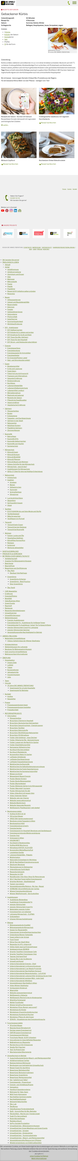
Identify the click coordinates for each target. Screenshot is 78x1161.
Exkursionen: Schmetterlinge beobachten (25, 932)
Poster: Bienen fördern (18, 779)
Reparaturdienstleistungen (15, 611)
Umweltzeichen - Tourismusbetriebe (23, 1136)
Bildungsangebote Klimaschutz (21, 927)
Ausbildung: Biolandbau (19, 900)
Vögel (9, 505)
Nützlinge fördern (14, 426)
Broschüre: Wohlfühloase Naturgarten (24, 733)
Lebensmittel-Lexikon (15, 390)
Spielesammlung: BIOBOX (19, 949)
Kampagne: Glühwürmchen (20, 747)
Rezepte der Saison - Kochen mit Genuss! (16, 117)
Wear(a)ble (14, 990)
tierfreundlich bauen (14, 503)
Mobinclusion (15, 857)
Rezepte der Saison (10, 10)
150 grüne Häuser (16, 816)
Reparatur (11, 294)
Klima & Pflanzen (13, 459)
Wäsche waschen (13, 516)
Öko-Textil (11, 588)
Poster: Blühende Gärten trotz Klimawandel (26, 786)
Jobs (34, 249)
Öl (5, 44)
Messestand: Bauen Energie (20, 776)
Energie (8, 346)
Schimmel (11, 545)
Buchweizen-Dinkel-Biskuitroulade (52, 160)
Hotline (10, 696)
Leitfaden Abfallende (18, 757)
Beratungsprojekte (14, 811)
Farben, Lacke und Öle (15, 536)
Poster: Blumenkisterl (18, 784)
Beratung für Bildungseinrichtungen (18, 649)
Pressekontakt (12, 710)
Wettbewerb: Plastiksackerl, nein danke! (25, 808)
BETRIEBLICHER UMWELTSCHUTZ (15, 556)
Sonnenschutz (12, 446)
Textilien (8, 509)
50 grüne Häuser (16, 1025)
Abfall (7, 267)
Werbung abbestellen (15, 548)
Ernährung (9, 594)
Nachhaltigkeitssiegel (18, 1099)
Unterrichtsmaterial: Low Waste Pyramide (25, 969)
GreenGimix (11, 577)
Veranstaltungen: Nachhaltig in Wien (23, 983)
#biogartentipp (13, 411)
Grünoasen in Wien (17, 838)
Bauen (7, 297)
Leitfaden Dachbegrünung (20, 759)
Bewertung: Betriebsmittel (20, 1070)
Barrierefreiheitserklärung (64, 247)
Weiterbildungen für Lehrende (16, 647)
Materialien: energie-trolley (20, 909)
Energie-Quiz (15, 836)
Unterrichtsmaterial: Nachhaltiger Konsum (25, 971)
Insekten (10, 480)
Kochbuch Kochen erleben (19, 750)
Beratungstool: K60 (17, 823)
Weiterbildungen (11, 618)
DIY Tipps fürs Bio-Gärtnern (17, 337)
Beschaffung (10, 566)
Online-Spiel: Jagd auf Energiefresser (23, 947)
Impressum (36, 247)
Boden (9, 413)
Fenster (10, 309)
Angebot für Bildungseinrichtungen (18, 561)
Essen (7, 364)
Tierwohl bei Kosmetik (15, 530)
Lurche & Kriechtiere (15, 498)
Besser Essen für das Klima (20, 1068)
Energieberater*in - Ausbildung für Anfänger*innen (26, 623)
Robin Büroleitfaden (17, 1119)
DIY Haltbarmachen (14, 330)
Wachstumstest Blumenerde (20, 1052)
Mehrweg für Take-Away (19, 1092)
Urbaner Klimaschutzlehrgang (21, 919)
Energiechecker (16, 828)
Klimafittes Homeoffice (16, 540)
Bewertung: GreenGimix (19, 1075)
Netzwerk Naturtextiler (18, 1102)
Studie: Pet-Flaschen (17, 1047)
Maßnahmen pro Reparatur (20, 1042)
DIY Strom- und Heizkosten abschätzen (22, 342)
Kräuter (7, 35)
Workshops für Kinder (18, 1010)
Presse (39, 249)
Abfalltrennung (13, 270)
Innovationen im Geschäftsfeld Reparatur (25, 1040)
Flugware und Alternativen (17, 376)
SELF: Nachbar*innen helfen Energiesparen (26, 879)
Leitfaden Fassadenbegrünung (21, 762)
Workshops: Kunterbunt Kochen (22, 1015)
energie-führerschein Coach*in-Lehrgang (22, 628)
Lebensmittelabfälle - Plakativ (21, 855)
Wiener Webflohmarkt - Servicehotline (24, 894)
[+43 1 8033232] (69, 4)
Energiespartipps (13, 348)
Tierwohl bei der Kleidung (16, 527)
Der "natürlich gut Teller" (19, 1080)
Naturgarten (12, 423)
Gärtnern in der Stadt (15, 421)
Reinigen (10, 543)
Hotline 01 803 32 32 (18, 814)
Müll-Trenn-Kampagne (18, 1094)
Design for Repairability (18, 930)
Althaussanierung (14, 300)
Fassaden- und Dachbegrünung (19, 418)
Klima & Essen (12, 452)
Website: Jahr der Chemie (19, 798)
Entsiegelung (12, 416)
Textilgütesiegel (13, 514)
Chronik (8, 683)
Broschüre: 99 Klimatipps (19, 735)
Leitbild (10, 665)
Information (11, 716)
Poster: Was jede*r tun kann (20, 788)
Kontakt (46, 249)
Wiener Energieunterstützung (21, 891)
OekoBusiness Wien (12, 601)
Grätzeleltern (15, 917)
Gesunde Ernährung (14, 378)
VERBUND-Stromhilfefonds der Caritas (24, 889)
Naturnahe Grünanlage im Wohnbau (23, 860)
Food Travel (14, 940)
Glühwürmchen (15, 487)
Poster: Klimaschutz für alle (20, 791)
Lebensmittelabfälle (15, 386)
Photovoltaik (12, 317)
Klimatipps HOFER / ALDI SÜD (21, 848)
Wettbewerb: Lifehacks (18, 995)
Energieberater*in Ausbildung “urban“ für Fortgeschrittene (29, 625)
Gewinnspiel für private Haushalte (22, 688)
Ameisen (13, 482)
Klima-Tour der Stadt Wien (19, 942)
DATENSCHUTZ (47, 247)
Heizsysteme (12, 314)
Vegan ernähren (13, 403)
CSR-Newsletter (11, 591)
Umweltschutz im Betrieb (16, 1056)
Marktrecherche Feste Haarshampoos (24, 769)
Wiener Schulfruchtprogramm (21, 1005)
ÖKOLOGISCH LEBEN (10, 262)
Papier (9, 284)
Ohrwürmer (14, 494)
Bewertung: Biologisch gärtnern (22, 1073)
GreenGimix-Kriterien (18, 579)
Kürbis (7, 32)
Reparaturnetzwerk (17, 872)
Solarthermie (12, 319)
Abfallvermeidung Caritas (19, 1061)
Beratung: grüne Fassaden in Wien (22, 821)
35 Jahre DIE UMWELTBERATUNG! (20, 686)
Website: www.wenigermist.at (21, 993)
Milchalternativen (14, 393)
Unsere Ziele (12, 663)
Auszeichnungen (13, 675)
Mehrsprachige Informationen (16, 654)
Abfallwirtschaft (11, 559)
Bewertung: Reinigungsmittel (21, 1077)
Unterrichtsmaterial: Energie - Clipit (23, 964)
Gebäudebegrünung (14, 312)
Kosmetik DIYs (12, 439)
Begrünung (9, 563)
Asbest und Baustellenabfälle (18, 302)
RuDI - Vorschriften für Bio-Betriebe (23, 1111)
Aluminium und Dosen (15, 274)
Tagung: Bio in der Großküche (21, 959)
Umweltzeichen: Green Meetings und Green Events (28, 1128)
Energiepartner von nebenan (20, 912)
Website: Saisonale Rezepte (20, 805)
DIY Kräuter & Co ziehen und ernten (20, 332)
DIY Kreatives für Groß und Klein (19, 335)
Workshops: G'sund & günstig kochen (24, 1012)
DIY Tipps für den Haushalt (17, 340)
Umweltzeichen (11, 613)
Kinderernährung (13, 381)
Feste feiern (11, 371)
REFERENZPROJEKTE (13, 713)
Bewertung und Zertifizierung (16, 568)
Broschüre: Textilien (17, 728)
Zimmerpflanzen (13, 430)
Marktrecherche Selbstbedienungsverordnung (27, 767)
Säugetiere (11, 501)
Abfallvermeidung (14, 272)
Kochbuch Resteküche (18, 752)
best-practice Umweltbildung (16, 652)
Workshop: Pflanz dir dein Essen (22, 1017)
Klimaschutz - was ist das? (17, 467)
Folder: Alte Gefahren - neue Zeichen (23, 738)
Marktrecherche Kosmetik (19, 764)
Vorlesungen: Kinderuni (18, 988)
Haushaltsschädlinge (15, 538)
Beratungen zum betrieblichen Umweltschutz (27, 1065)
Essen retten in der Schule (19, 937)
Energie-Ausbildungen (15, 620)
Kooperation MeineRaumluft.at (21, 850)
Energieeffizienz (11, 596)
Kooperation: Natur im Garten (21, 755)
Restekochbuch (16, 1121)
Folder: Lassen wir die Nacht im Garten (24, 742)
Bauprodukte (12, 305)
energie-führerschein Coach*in (21, 907)
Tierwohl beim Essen (15, 525)
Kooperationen (13, 670)
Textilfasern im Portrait (15, 519)
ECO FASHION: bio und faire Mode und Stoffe (24, 511)
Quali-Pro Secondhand (18, 1116)
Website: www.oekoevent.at (20, 800)
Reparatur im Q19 (16, 874)
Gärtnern (8, 409)
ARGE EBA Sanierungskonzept (21, 819)
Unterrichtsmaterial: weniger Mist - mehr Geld (27, 978)
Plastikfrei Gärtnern (14, 428)
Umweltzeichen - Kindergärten (21, 1133)
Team (7, 681)
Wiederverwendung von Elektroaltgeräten (26, 1143)
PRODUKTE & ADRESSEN (12, 554)
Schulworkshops (11, 644)
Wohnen (8, 533)
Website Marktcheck (17, 803)
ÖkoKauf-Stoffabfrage (18, 573)
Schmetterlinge (15, 492)
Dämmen (10, 307)
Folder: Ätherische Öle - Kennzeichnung (24, 740)
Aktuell (7, 265)
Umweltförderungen (12, 615)
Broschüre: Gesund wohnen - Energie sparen (26, 725)
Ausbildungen (12, 897)
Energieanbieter (13, 355)
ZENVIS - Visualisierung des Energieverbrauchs (27, 1019)
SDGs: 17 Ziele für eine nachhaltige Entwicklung (25, 472)
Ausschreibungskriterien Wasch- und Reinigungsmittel (30, 1058)
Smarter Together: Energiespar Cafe (23, 952)
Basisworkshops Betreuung (20, 1063)
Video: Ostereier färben (18, 796)
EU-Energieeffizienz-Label (17, 358)
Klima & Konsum (13, 455)
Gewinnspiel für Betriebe (19, 690)
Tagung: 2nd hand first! (18, 957)
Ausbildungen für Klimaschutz (18, 469)
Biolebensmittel (13, 366)
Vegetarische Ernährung (16, 405)
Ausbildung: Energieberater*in (21, 902)
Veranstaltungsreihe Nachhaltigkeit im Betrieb (24, 632)
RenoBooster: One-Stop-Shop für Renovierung (27, 877)
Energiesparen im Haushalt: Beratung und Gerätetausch (30, 831)
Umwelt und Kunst (16, 961)
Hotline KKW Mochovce (19, 845)
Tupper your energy (17, 884)
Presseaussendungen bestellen (19, 707)
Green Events (10, 603)
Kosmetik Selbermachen (16, 441)
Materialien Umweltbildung (15, 638)
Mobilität (8, 598)
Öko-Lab (13, 1104)
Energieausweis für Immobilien (19, 353)
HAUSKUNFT (15, 840)
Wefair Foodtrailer (17, 1002)
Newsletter (11, 699)
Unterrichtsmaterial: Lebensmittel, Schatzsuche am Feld (31, 976)
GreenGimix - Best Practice (20, 582)
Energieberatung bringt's (19, 826)
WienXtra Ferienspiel (17, 1000)
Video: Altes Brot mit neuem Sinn (22, 793)
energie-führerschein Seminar (18, 630)
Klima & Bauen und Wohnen (17, 462)
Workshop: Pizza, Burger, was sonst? (23, 1007)
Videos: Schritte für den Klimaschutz (20, 464)
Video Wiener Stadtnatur (19, 986)
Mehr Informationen (39, 1158)
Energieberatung (13, 351)
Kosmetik (8, 434)
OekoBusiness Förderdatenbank (22, 1109)
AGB (30, 249)
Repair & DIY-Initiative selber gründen (21, 291)
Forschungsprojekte (15, 1023)
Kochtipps (11, 383)
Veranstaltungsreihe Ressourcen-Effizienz (25, 1140)
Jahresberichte (12, 672)
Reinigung (8, 608)
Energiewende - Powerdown (20, 1082)
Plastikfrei (11, 289)
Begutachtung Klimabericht (20, 1028)
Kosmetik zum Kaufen (15, 444)
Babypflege (11, 436)
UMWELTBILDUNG (9, 636)
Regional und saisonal (15, 395)
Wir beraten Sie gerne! (10, 260)
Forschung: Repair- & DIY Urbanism (23, 1038)
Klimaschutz (9, 450)
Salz (6, 39)
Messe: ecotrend (16, 774)
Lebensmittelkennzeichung (17, 388)
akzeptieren (39, 1154)
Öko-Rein (10, 571)
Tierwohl (8, 522)
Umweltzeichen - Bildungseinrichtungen (25, 1126)
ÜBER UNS (6, 658)
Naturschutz (9, 475)
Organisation (10, 660)
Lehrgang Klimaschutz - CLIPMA (22, 914)
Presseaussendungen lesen (17, 705)
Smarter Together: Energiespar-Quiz (23, 954)
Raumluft (8, 606)
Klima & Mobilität (13, 457)
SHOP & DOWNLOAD (10, 551)
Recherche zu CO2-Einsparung (21, 1045)
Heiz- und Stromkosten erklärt (18, 360)
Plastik (9, 286)
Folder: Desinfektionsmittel (20, 745)
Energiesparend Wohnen (19, 1035)
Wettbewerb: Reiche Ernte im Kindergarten (26, 998)
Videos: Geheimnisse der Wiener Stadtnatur (23, 641)
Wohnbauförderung (14, 324)
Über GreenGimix (16, 584)
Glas (9, 277)
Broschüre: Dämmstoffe (19, 730)
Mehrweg (11, 279)
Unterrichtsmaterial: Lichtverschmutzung (25, 966)
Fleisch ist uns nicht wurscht (17, 374)
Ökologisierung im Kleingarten (21, 867)
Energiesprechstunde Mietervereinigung (25, 833)
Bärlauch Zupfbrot (8, 160)
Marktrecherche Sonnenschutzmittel (23, 771)
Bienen (12, 485)
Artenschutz (12, 478)
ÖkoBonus (14, 1106)
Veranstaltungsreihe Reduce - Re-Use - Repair (27, 886)
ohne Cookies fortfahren (39, 1156)
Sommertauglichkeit (15, 322)
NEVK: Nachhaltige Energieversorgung (24, 862)
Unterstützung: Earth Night (20, 869)
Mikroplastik (12, 282)
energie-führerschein (17, 904)
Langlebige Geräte (17, 852)
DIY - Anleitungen (11, 328)
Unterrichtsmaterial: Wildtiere (21, 981)
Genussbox (14, 1087)
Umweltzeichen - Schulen (19, 1131)
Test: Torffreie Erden (17, 1050)
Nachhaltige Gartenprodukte (20, 1097)
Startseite (28, 247)
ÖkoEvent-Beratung (17, 865)
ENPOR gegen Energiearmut (20, 1033)
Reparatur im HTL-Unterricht (20, 944)
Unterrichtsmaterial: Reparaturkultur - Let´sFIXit (28, 973)
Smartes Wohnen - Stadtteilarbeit (22, 882)
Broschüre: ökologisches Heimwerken (24, 723)
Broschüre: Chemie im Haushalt (21, 721)
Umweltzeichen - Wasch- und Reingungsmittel (27, 1138)
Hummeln (13, 490)
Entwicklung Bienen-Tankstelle (21, 935)
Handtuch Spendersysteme (20, 1090)
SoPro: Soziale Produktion (19, 1123)
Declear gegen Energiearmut (20, 1030)
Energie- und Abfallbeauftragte (21, 1085)
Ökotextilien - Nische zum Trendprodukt (25, 1114)
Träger (9, 667)
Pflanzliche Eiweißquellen (17, 400)
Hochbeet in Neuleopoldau (20, 843)
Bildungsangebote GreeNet (20, 925)
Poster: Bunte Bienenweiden (20, 781)
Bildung (10, 923)
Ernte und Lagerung (14, 369)
